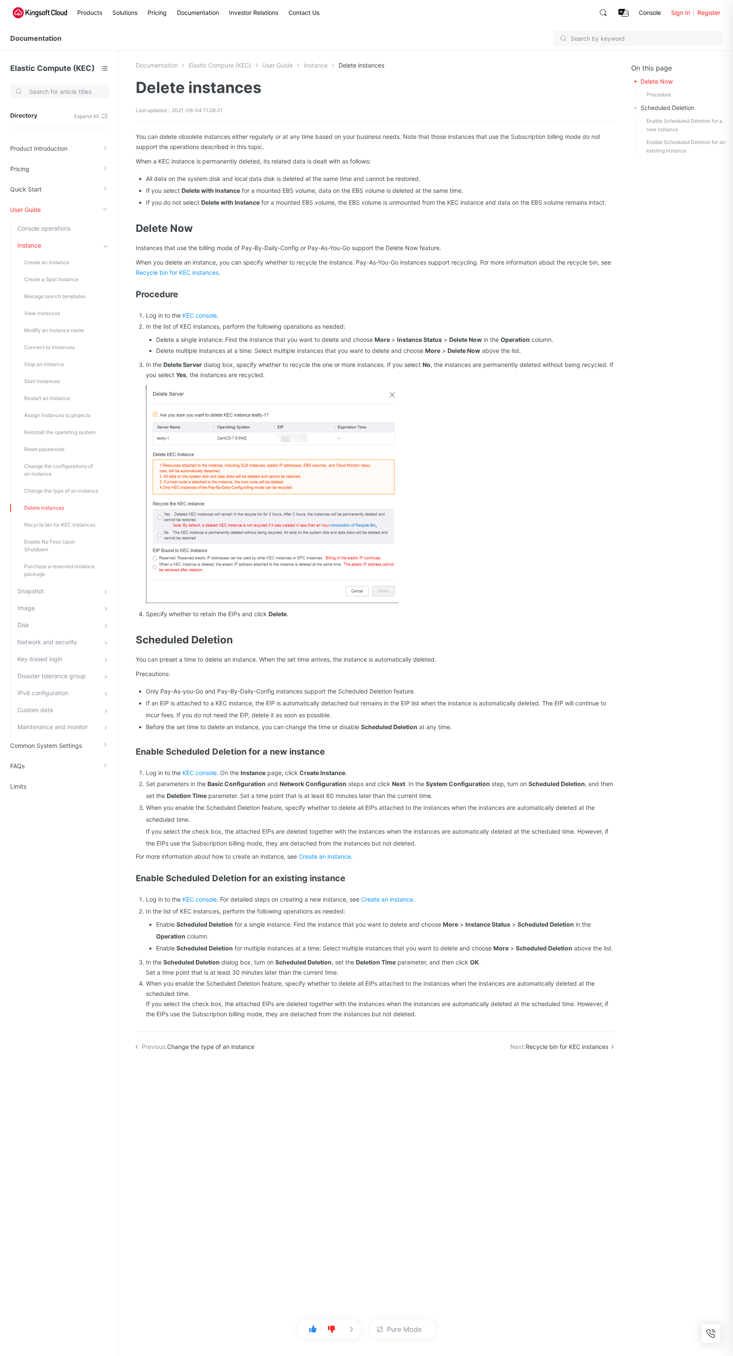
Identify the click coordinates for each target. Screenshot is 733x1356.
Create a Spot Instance (51, 279)
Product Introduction (38, 148)
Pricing (157, 12)
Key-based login (39, 658)
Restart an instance (47, 398)
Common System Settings (46, 745)
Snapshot (30, 591)
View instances (42, 313)
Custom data (35, 709)
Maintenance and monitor (52, 726)
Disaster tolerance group (51, 675)
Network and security (47, 642)
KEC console (199, 315)
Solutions (124, 12)
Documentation (198, 12)
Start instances (42, 381)
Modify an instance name (54, 330)
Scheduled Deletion (667, 107)
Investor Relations (253, 12)
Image (26, 608)
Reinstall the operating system (59, 432)
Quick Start (26, 189)
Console (650, 12)
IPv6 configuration (42, 692)
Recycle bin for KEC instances (59, 525)
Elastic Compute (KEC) (52, 68)
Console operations (43, 228)
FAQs (17, 766)
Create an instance (46, 262)
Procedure (658, 94)
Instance (29, 245)
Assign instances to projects (57, 415)
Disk (23, 625)
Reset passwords (44, 449)
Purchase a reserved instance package (59, 570)
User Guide (25, 209)
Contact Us (303, 12)
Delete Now (657, 81)
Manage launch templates (55, 296)
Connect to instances (49, 347)
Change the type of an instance (61, 491)
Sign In (680, 12)
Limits (18, 786)
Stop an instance (44, 364)
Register (708, 12)
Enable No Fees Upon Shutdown (49, 545)
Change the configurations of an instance (58, 470)
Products (89, 12)
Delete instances (44, 508)
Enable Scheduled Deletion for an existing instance (685, 146)
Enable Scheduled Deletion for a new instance (684, 125)
